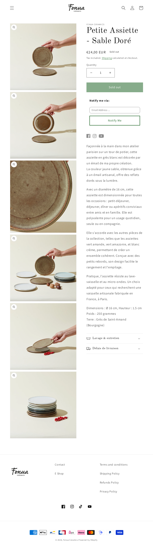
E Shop (59, 473)
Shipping (107, 57)
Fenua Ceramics (70, 540)
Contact (60, 464)
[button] (12, 8)
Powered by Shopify (88, 540)
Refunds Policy (109, 482)
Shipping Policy (110, 473)
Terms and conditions (114, 464)
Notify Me (115, 120)
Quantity (91, 65)
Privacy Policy (108, 491)
